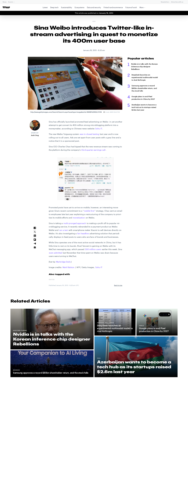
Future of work (131, 7)
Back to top (118, 285)
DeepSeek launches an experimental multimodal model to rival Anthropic (145, 77)
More (141, 7)
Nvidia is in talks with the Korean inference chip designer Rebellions (144, 66)
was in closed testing (89, 134)
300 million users (93, 249)
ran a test (63, 230)
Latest (45, 7)
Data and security (94, 7)
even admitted (55, 253)
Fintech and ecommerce (113, 7)
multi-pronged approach (74, 223)
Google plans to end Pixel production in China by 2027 (143, 97)
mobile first (89, 211)
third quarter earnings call (93, 150)
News (4, 2)
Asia (94, 21)
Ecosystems (79, 7)
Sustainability (66, 7)
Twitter (51, 279)
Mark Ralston (68, 267)
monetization (79, 217)
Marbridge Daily (63, 262)
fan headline (83, 233)
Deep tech (54, 7)
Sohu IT (98, 128)
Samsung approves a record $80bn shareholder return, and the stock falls (144, 88)
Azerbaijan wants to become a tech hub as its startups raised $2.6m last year (144, 107)
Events (10, 2)
